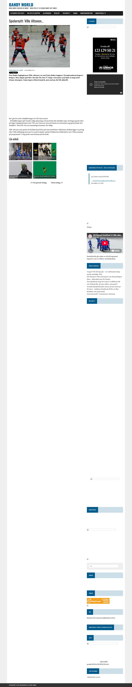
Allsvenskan (47, 13)
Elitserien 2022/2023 (17, 13)
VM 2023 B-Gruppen (33, 13)
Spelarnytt (66, 13)
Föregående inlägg (40, 183)
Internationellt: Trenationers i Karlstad (18, 176)
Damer (75, 13)
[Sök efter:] (104, 566)
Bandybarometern (86, 13)
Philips (89, 227)
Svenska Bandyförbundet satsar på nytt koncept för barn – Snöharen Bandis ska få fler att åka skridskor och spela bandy (104, 289)
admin (21, 70)
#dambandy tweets (93, 677)
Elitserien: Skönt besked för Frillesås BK (44, 176)
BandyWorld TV (100, 13)
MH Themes (33, 685)
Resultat (57, 13)
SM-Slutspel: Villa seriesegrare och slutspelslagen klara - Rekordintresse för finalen (20, 158)
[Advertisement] (46, 99)
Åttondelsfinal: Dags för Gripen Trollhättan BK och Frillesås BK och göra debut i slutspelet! (44, 158)
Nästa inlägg (55, 183)
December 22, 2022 (97, 183)
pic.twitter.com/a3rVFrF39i (100, 177)
